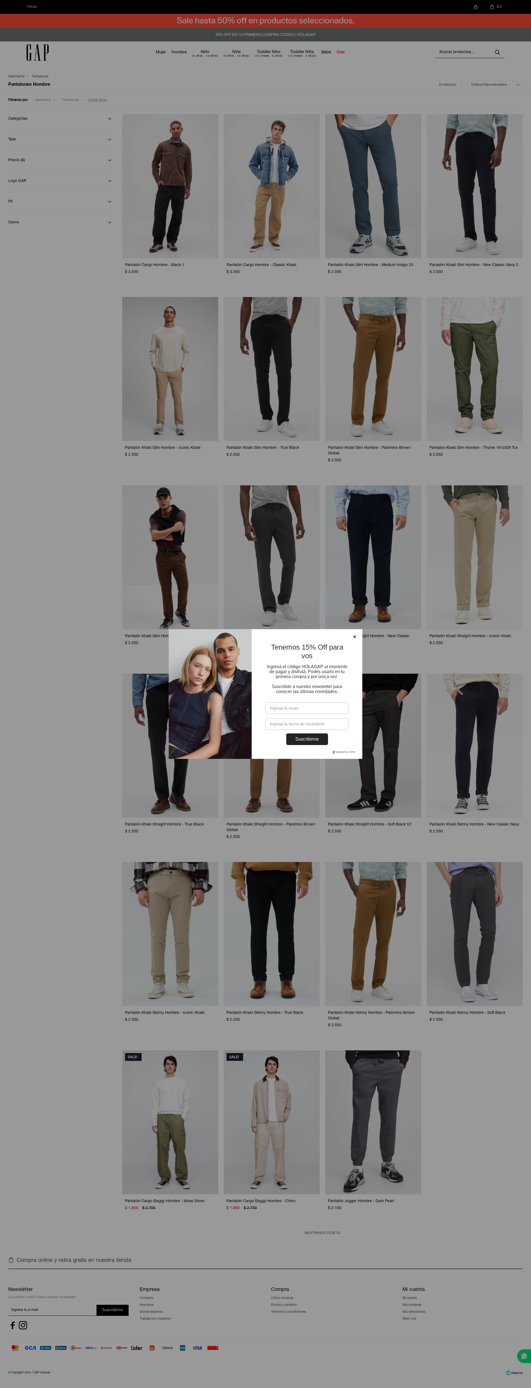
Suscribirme (307, 739)
